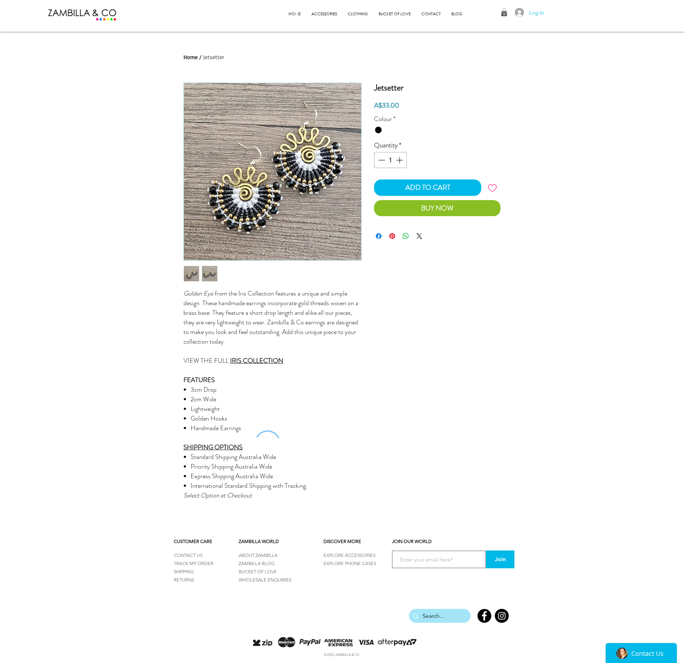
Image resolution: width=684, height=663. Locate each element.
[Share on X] (419, 236)
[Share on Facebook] (378, 236)
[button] (504, 12)
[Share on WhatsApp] (405, 236)
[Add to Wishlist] (492, 187)
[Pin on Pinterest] (392, 236)
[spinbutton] (390, 160)
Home (190, 57)
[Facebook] (484, 616)
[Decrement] (381, 160)
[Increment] (400, 160)
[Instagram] (502, 616)
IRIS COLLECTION (256, 360)
